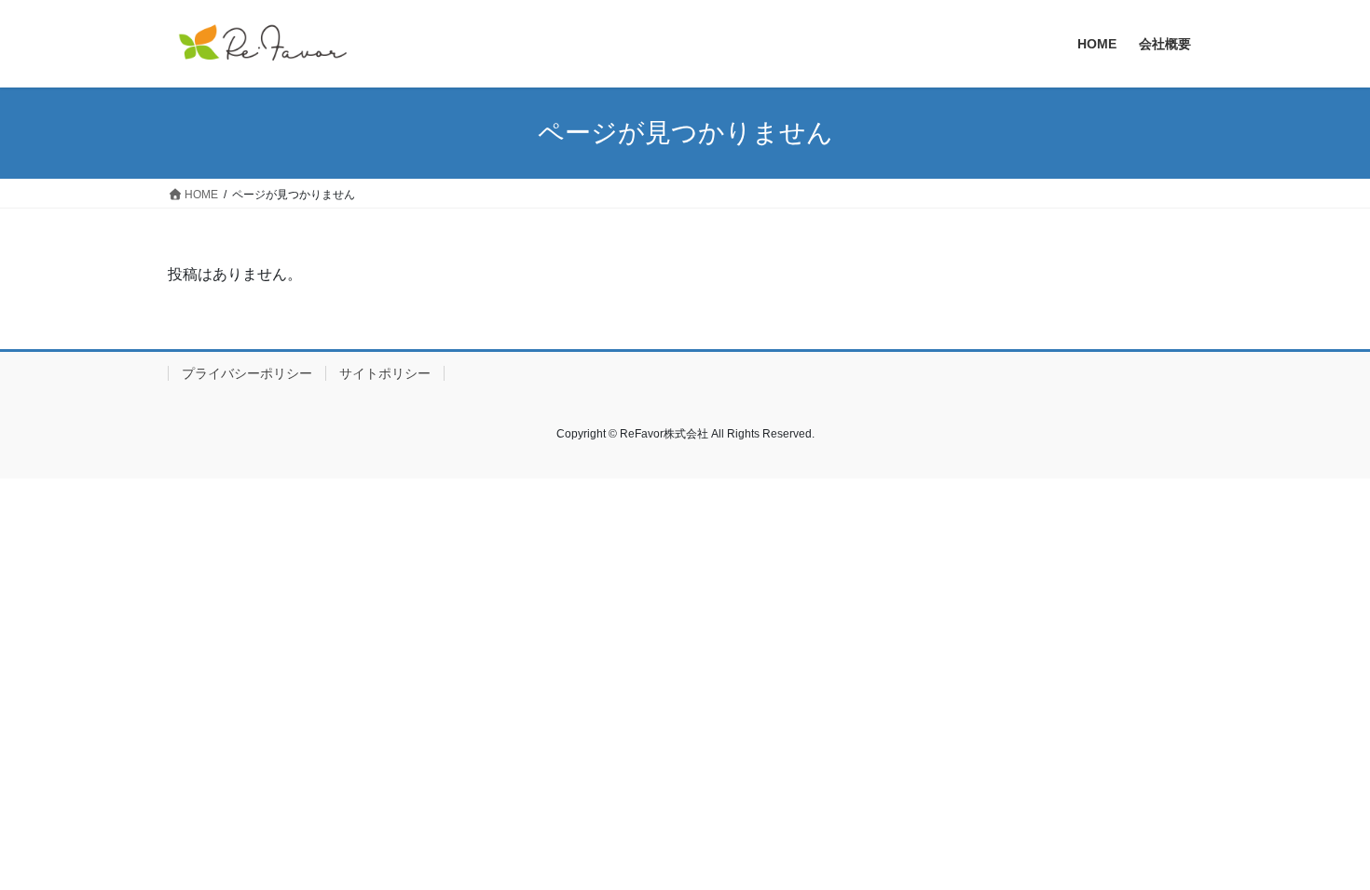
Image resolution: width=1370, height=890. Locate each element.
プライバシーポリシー (247, 373)
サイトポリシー (385, 373)
